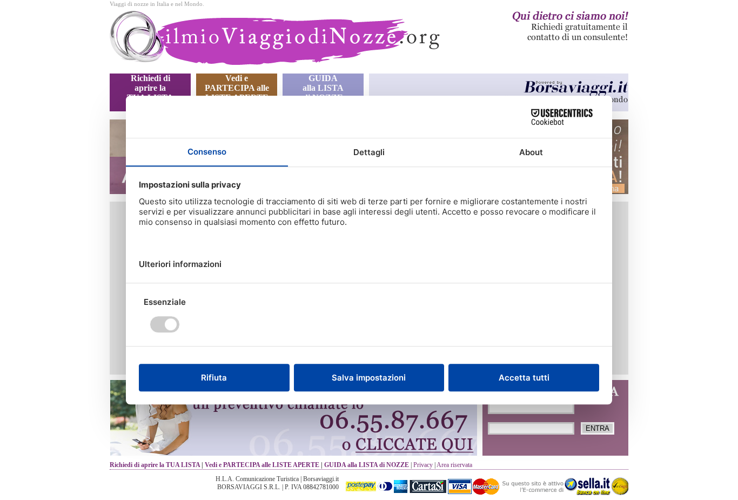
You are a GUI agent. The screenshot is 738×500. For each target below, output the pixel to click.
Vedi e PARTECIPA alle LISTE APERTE (237, 88)
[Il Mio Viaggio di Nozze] (277, 42)
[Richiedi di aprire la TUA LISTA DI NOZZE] (536, 40)
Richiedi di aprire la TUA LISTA (150, 88)
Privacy (423, 465)
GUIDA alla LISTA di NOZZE (323, 88)
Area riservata (454, 465)
